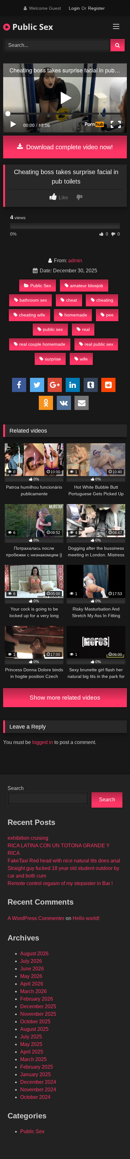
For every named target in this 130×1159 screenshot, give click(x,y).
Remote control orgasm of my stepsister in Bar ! (60, 883)
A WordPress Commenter (36, 918)
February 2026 (36, 999)
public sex (53, 329)
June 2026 (32, 968)
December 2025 (38, 1006)
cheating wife (32, 314)
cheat (71, 300)
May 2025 (31, 1044)
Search (16, 788)
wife (84, 358)
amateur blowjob (86, 285)
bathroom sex (33, 300)
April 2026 (31, 983)
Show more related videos (65, 697)
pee (110, 314)
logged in (42, 742)
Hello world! (86, 918)
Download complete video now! (68, 147)
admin (75, 260)
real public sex (99, 344)
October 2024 (35, 1097)
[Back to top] (110, 1140)
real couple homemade (42, 344)
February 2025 (36, 1067)
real (86, 329)
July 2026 (31, 961)
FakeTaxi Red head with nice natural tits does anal (64, 860)
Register (96, 8)
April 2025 (31, 1051)
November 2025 (38, 1014)
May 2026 (31, 976)
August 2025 (34, 1029)
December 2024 (38, 1082)
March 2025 (33, 1059)
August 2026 (34, 953)
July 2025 (31, 1036)
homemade (75, 314)
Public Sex (31, 26)
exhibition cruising (28, 838)
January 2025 (35, 1074)
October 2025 (35, 1021)
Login (74, 8)
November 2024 (38, 1089)
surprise (53, 358)
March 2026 (33, 991)
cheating (104, 300)
